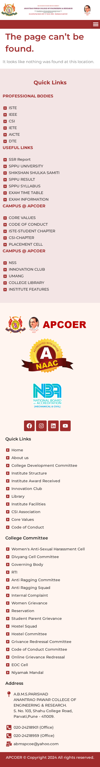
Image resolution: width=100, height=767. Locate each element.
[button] (95, 24)
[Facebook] (29, 425)
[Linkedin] (53, 425)
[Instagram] (41, 425)
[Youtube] (65, 425)
